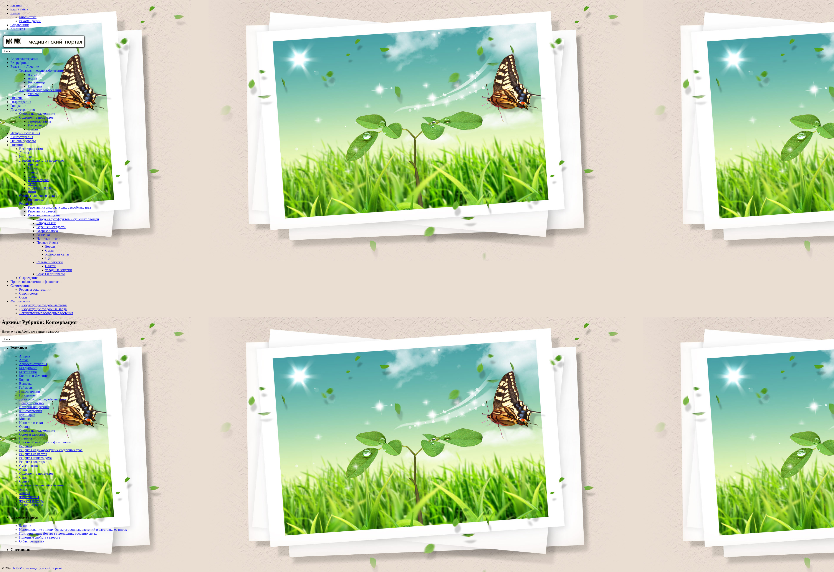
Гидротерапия (20, 102)
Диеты (24, 152)
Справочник (19, 25)
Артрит (33, 74)
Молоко (33, 168)
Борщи (50, 246)
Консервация (37, 125)
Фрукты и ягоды (40, 188)
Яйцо (32, 192)
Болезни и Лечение (24, 66)
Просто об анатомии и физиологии (36, 282)
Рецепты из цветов (42, 211)
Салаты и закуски (49, 262)
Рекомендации (30, 21)
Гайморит (35, 86)
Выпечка (43, 235)
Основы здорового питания (39, 195)
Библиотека (27, 17)
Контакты (17, 29)
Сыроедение (28, 278)
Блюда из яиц (46, 223)
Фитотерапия (20, 301)
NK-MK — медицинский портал (37, 568)
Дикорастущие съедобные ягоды (43, 309)
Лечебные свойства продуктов (42, 160)
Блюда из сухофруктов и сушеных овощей (67, 219)
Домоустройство (22, 109)
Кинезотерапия (21, 137)
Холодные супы (57, 254)
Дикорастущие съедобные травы (43, 305)
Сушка (33, 129)
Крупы (33, 164)
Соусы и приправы (50, 274)
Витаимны (36, 199)
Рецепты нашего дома (44, 215)
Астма (32, 78)
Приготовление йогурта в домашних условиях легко (58, 533)
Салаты (50, 266)
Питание (16, 145)
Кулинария (27, 156)
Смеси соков (28, 293)
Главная (16, 5)
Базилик (25, 525)
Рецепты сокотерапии (35, 289)
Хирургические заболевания (40, 90)
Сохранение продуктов (36, 117)
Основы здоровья (23, 141)
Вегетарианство (31, 149)
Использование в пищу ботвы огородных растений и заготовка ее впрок (73, 529)
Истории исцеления (25, 133)
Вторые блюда (47, 231)
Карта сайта (19, 9)
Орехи (32, 176)
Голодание (18, 106)
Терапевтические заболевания (41, 70)
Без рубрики (19, 63)
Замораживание (39, 121)
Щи (48, 258)
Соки (23, 297)
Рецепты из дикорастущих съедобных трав (59, 207)
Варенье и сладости (51, 227)
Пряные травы (38, 180)
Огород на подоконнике (37, 113)
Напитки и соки (48, 238)
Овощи (33, 172)
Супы (49, 250)
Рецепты (25, 203)
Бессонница (36, 82)
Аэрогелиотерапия (24, 59)
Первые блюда (47, 242)
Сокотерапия (20, 285)
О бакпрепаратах (31, 541)
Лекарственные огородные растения (46, 313)
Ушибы (33, 94)
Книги (15, 13)
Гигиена (16, 98)
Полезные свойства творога (39, 537)
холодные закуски (58, 270)
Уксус (32, 184)
